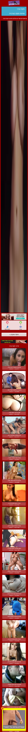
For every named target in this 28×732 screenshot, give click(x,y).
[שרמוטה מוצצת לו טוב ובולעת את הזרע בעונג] (14, 357)
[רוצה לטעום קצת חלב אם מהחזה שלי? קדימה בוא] (14, 584)
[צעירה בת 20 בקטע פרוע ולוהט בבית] (14, 651)
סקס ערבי (21, 9)
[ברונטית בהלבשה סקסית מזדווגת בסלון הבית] (14, 380)
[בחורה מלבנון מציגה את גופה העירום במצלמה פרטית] (14, 629)
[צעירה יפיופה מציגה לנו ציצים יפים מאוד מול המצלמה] (14, 493)
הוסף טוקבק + (14, 334)
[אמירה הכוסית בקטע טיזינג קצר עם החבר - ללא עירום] (14, 516)
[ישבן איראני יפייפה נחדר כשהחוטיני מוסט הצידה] (14, 402)
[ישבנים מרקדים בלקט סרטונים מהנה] (14, 606)
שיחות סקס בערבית (17, 13)
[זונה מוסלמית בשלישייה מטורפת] (14, 425)
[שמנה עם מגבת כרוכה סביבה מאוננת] (14, 697)
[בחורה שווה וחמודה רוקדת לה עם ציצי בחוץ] (14, 448)
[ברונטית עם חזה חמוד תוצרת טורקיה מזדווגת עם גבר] (14, 470)
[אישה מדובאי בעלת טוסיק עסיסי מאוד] (14, 538)
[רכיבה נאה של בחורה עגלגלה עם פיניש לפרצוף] (14, 561)
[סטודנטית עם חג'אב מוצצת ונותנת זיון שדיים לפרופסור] (14, 674)
